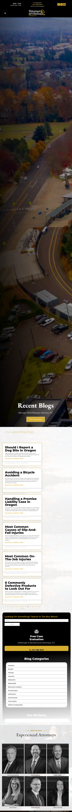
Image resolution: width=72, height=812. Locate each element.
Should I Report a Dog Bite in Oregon (20, 449)
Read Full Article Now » (14, 458)
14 (30, 606)
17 (37, 606)
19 (21, 608)
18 (39, 606)
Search (12, 624)
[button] (5, 13)
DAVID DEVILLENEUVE (13, 775)
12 (25, 606)
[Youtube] (64, 4)
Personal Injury (13, 690)
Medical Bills (12, 683)
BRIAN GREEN (57, 775)
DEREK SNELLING (35, 807)
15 (32, 606)
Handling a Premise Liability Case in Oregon (21, 502)
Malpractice (11, 680)
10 (21, 606)
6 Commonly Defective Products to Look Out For (20, 586)
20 (23, 608)
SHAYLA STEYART (57, 807)
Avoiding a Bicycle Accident (20, 474)
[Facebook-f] (58, 4)
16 (35, 606)
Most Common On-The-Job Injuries (20, 557)
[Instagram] (61, 4)
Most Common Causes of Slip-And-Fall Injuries (20, 530)
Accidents (11, 665)
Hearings (11, 673)
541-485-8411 (37, 5)
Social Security (12, 698)
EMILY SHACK (13, 807)
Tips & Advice (12, 701)
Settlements (12, 694)
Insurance (11, 676)
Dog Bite (10, 669)
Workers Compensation (15, 705)
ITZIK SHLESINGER (35, 775)
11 (23, 606)
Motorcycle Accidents (15, 687)
